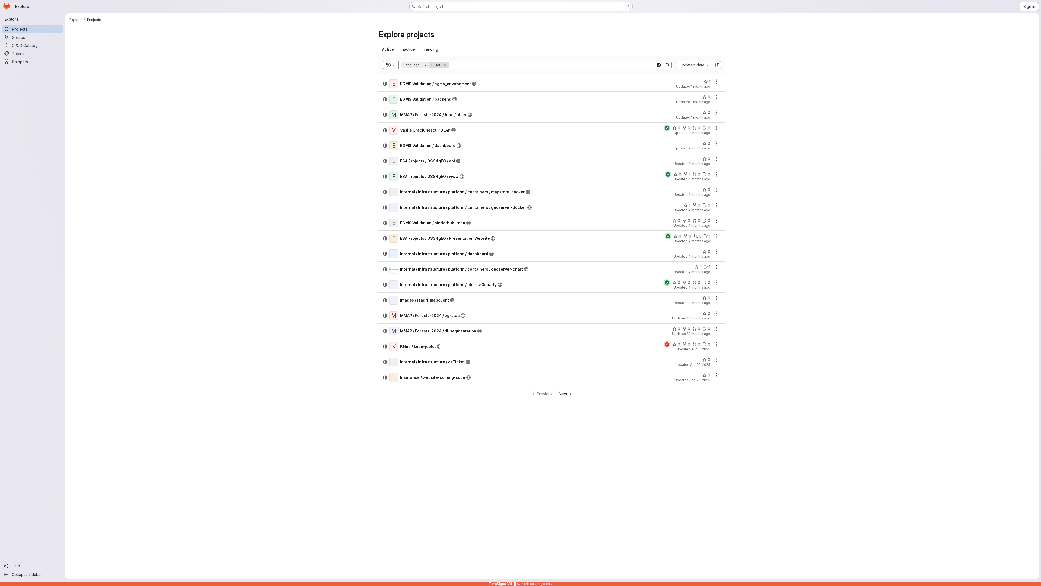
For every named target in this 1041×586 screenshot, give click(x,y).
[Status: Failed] (667, 344)
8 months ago (699, 303)
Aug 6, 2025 (700, 349)
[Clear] (659, 65)
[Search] (667, 65)
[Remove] (445, 65)
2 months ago (699, 133)
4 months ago (699, 164)
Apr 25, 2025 (700, 365)
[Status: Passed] (667, 128)
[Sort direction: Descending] (716, 65)
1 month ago (700, 86)
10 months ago (698, 318)
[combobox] (694, 65)
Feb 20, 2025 (699, 380)
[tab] (387, 49)
